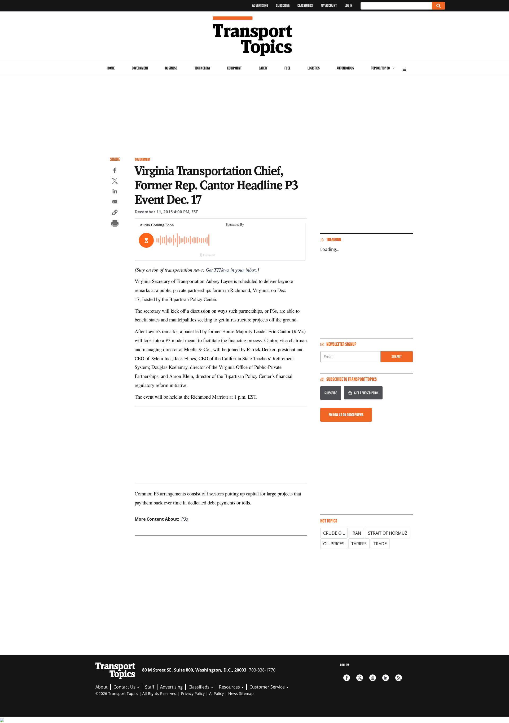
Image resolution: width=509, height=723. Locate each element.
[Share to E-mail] (115, 202)
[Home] (254, 36)
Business (171, 68)
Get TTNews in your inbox (231, 269)
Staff (149, 687)
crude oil (334, 533)
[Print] (115, 224)
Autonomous (345, 68)
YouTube (372, 677)
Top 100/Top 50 (380, 68)
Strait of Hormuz (387, 533)
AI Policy (216, 693)
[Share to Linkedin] (115, 192)
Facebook (346, 677)
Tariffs (359, 544)
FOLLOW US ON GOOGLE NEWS (346, 414)
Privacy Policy (193, 693)
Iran (356, 533)
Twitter (359, 677)
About (101, 687)
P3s (184, 519)
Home (111, 68)
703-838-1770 (262, 670)
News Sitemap (241, 693)
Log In (348, 5)
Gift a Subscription (366, 392)
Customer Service (267, 687)
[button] (115, 213)
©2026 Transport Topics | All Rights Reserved (136, 693)
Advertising (260, 5)
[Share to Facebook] (115, 171)
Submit (397, 356)
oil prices (333, 544)
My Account (329, 5)
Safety (263, 68)
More (404, 68)
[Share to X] (115, 181)
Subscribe (282, 5)
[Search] (438, 6)
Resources (230, 687)
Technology (202, 68)
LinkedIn (385, 677)
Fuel (287, 68)
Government (140, 68)
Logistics (314, 68)
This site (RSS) (398, 677)
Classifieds (305, 5)
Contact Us (125, 687)
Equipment (234, 68)
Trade (380, 544)
